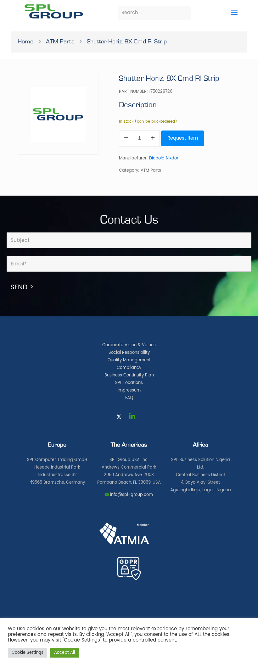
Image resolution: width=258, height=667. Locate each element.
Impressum (129, 390)
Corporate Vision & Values (129, 345)
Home (25, 41)
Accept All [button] (64, 652)
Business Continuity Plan (129, 375)
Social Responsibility (129, 352)
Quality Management (129, 360)
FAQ (129, 398)
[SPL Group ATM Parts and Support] (53, 18)
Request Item (182, 138)
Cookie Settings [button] (27, 652)
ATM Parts (60, 41)
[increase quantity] (152, 138)
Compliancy (129, 367)
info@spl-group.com (131, 495)
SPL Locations (129, 383)
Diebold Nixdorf (164, 158)
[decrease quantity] (126, 138)
